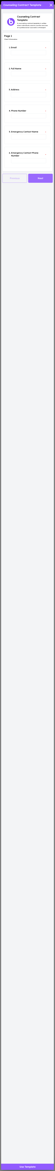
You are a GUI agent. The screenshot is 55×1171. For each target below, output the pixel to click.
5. (10, 131)
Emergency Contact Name (24, 131)
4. (10, 110)
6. (10, 153)
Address (15, 89)
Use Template (28, 1166)
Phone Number (18, 110)
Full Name (16, 68)
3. (9, 89)
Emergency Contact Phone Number (24, 154)
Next (40, 178)
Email (14, 47)
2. (9, 68)
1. (9, 47)
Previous (15, 178)
